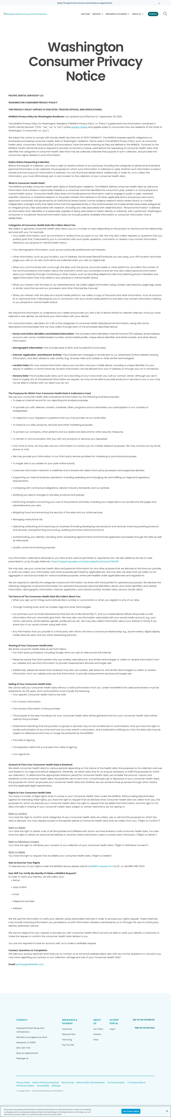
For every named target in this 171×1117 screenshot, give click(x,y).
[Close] (167, 1111)
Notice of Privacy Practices (45, 1082)
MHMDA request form (102, 866)
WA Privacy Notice (25, 1085)
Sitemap (56, 1085)
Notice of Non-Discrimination (90, 1082)
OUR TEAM (85, 14)
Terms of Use (67, 1082)
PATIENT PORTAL (114, 1021)
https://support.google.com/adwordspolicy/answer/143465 (84, 561)
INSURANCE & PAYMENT (69, 1021)
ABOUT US (136, 14)
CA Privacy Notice (116, 1082)
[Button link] (165, 14)
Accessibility (43, 1085)
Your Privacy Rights (131, 1111)
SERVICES (96, 14)
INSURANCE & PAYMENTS (116, 14)
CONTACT (21, 1019)
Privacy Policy (23, 1082)
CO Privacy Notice (136, 1082)
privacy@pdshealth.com (30, 964)
